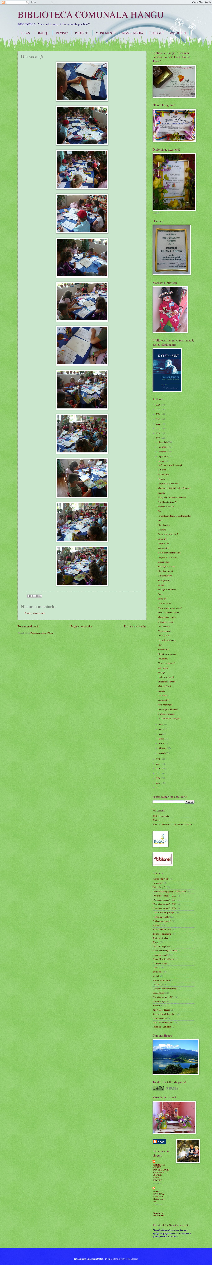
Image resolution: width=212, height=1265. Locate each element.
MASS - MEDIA (132, 33)
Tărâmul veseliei (160, 1018)
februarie (163, 748)
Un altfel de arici (165, 603)
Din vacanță (163, 667)
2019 (158, 438)
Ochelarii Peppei (165, 575)
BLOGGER (156, 33)
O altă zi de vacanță (166, 713)
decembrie (163, 441)
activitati (156, 925)
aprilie (162, 738)
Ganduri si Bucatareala (159, 1214)
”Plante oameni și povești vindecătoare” (170, 891)
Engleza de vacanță (166, 506)
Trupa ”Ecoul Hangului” (163, 1022)
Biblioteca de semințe (162, 933)
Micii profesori (164, 686)
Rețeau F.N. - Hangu (161, 1009)
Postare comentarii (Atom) (42, 632)
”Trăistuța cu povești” (162, 920)
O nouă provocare (165, 621)
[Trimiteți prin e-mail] (28, 596)
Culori (160, 594)
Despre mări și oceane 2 (168, 534)
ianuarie (162, 752)
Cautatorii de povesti (161, 946)
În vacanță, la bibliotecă (168, 709)
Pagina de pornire (81, 626)
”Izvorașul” (157, 882)
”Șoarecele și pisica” (166, 663)
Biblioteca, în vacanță (167, 653)
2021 (158, 428)
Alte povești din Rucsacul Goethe (172, 497)
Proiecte (156, 1005)
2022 (158, 423)
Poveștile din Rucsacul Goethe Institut (174, 515)
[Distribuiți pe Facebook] (37, 596)
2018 (158, 759)
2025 (158, 409)
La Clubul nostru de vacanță (170, 465)
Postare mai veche (135, 626)
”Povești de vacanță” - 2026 (164, 908)
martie (162, 743)
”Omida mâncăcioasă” (167, 501)
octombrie (163, 451)
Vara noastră (163, 547)
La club (161, 584)
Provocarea (163, 658)
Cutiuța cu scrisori (160, 963)
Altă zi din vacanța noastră (169, 552)
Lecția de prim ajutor (167, 640)
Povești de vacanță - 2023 (163, 997)
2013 (158, 782)
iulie (161, 724)
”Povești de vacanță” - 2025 (164, 904)
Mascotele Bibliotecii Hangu (165, 988)
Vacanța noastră (164, 580)
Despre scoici (163, 543)
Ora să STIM (158, 992)
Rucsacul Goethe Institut (168, 612)
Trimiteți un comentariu (35, 613)
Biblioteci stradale (160, 937)
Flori (160, 511)
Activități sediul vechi (162, 929)
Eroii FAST (157, 971)
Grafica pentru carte (159, 1200)
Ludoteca (156, 984)
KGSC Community (161, 815)
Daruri (155, 967)
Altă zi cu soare (164, 630)
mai (160, 733)
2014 (158, 778)
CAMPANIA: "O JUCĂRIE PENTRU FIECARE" (160, 1176)
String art (162, 538)
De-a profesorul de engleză (169, 718)
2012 (158, 787)
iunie (161, 729)
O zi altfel (162, 469)
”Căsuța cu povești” (161, 878)
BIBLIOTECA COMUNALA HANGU (91, 14)
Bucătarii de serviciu (167, 681)
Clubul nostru (164, 524)
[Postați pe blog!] (31, 596)
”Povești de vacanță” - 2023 (164, 895)
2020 (158, 433)
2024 (158, 414)
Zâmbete (161, 478)
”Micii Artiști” (159, 887)
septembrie (164, 456)
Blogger (156, 942)
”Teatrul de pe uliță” (161, 916)
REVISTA (62, 33)
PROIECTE (82, 33)
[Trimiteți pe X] (34, 596)
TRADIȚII (43, 33)
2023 (158, 418)
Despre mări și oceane (167, 557)
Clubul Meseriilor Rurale (163, 959)
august (162, 461)
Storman (116, 1258)
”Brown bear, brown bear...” (170, 607)
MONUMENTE (106, 33)
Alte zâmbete (163, 474)
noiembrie (163, 446)
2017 (158, 763)
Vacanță (161, 492)
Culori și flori (163, 635)
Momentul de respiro (167, 617)
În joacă (161, 690)
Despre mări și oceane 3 (168, 483)
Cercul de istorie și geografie (165, 950)
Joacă (160, 520)
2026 (158, 404)
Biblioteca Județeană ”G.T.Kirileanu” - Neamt (172, 824)
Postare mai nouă (28, 626)
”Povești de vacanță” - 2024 (164, 899)
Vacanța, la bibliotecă (167, 589)
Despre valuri (163, 561)
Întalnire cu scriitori (161, 980)
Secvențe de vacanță (166, 566)
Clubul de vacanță (165, 570)
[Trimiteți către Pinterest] (40, 596)
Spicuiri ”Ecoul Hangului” (164, 1013)
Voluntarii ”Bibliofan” (162, 1026)
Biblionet (157, 820)
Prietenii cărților (160, 1001)
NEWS (25, 33)
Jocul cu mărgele (165, 704)
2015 (158, 773)
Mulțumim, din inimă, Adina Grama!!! (174, 488)
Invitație (156, 976)
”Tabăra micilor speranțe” (164, 912)
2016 (158, 768)
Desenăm (162, 529)
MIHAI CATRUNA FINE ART (158, 1194)
